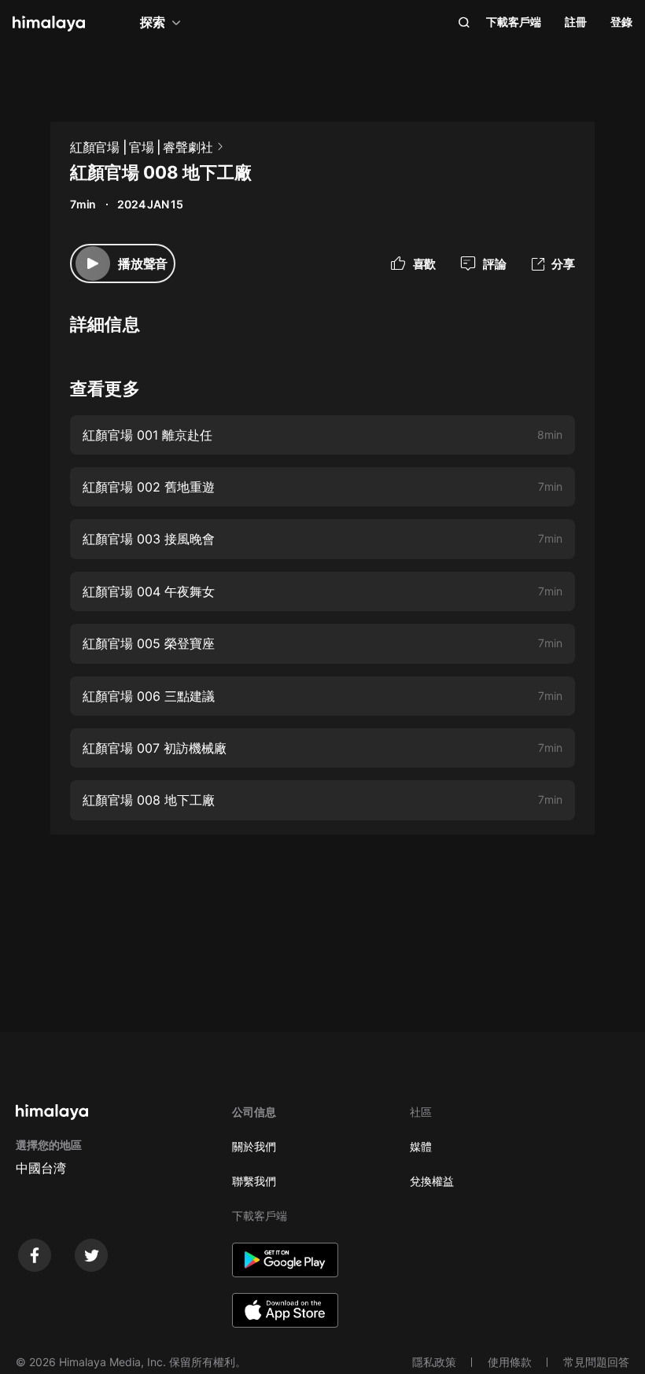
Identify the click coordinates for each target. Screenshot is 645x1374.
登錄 (621, 21)
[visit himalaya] (49, 23)
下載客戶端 (513, 21)
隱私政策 (434, 1361)
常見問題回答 (596, 1361)
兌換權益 (432, 1181)
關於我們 (254, 1146)
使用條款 (510, 1361)
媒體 (421, 1146)
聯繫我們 (254, 1181)
